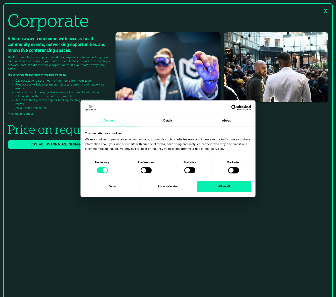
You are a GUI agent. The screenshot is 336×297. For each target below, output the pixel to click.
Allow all (224, 186)
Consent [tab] (110, 120)
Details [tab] (168, 120)
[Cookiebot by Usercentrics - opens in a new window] (234, 108)
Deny (112, 186)
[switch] (146, 170)
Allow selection (168, 186)
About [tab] (226, 120)
